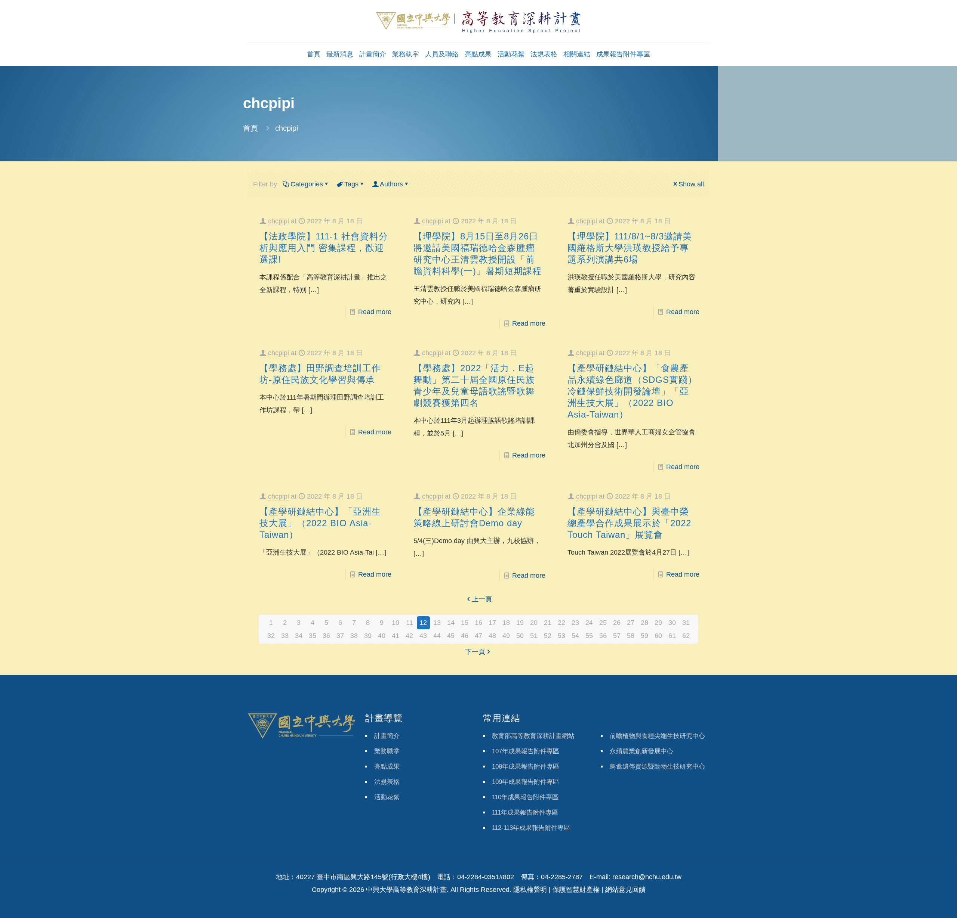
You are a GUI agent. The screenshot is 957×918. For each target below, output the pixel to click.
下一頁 (475, 651)
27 (630, 622)
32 (271, 635)
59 (644, 635)
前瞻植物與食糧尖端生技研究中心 (657, 735)
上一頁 (482, 599)
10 (395, 622)
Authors (391, 184)
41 (395, 635)
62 (686, 635)
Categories (306, 184)
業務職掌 (387, 751)
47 (478, 635)
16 (478, 622)
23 (575, 622)
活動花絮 (387, 797)
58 (630, 635)
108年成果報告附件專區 (525, 766)
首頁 (250, 128)
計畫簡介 (387, 735)
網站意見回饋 (625, 889)
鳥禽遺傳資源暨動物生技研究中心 (657, 766)
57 (617, 635)
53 (561, 635)
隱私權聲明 (530, 889)
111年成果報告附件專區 (525, 812)
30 (672, 622)
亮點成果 (387, 766)
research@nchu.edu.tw (646, 877)
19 (520, 622)
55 (589, 635)
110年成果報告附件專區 (525, 797)
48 (492, 635)
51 (534, 635)
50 (520, 635)
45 (451, 635)
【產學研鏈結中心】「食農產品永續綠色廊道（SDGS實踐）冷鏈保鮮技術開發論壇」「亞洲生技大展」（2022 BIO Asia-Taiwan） (632, 391)
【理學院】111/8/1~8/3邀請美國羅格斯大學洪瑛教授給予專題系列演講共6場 (629, 247)
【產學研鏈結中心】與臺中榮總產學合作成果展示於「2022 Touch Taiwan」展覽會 (629, 523)
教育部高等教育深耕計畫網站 (533, 735)
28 (644, 622)
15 (464, 622)
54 (575, 635)
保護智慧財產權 (576, 889)
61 (672, 635)
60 (658, 635)
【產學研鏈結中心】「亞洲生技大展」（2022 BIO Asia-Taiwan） (320, 523)
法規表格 (387, 781)
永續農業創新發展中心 (641, 751)
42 (409, 635)
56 (603, 635)
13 (437, 622)
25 (603, 622)
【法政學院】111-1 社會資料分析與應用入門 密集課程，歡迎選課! (323, 247)
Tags (351, 184)
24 (589, 622)
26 (617, 622)
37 (340, 635)
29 (658, 622)
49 (506, 635)
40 (381, 635)
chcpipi (278, 221)
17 (492, 622)
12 (423, 622)
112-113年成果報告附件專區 (531, 827)
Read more (374, 312)
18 (506, 622)
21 (547, 622)
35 (312, 635)
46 (464, 635)
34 (298, 635)
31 (686, 622)
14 (451, 622)
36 (326, 635)
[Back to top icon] (921, 903)
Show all (691, 184)
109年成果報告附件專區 (525, 781)
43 (423, 635)
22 (561, 622)
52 (547, 635)
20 (534, 622)
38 (354, 635)
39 (368, 635)
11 (409, 622)
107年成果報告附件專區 (525, 751)
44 (437, 635)
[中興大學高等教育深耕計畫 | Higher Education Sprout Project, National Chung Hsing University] (478, 21)
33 (285, 635)
